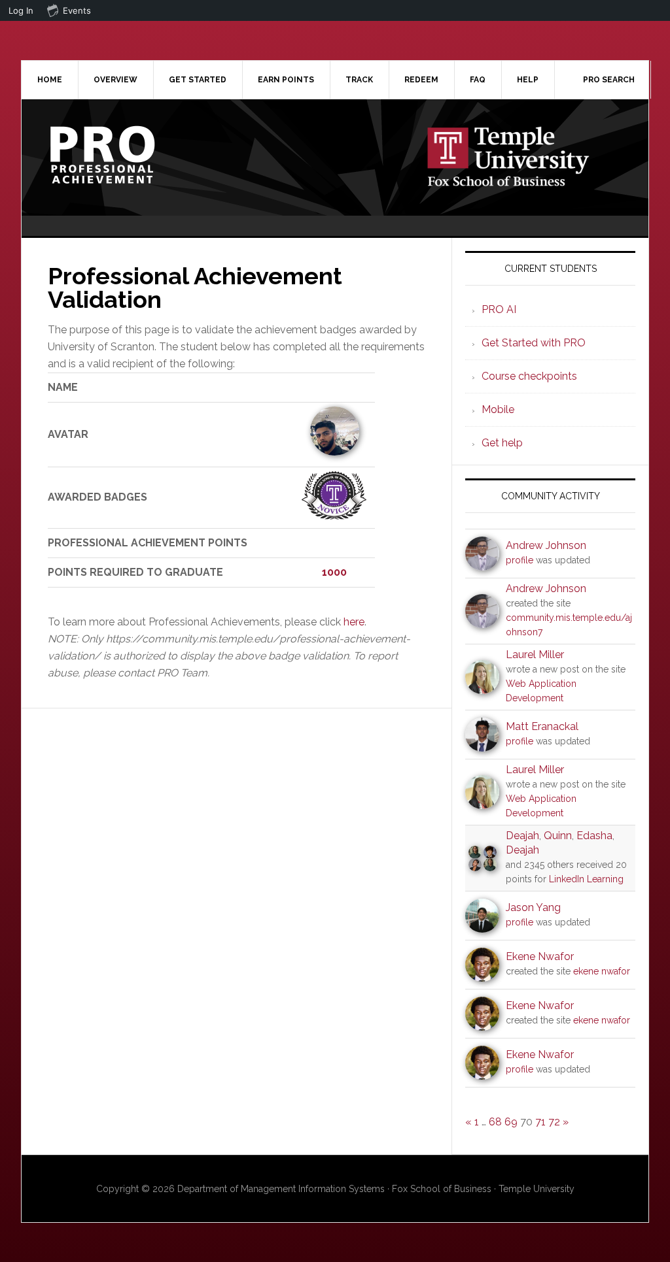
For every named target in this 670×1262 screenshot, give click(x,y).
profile (519, 560)
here (354, 622)
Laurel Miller (535, 654)
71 (540, 1122)
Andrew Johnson (546, 545)
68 (495, 1122)
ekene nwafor (601, 971)
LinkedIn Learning (586, 879)
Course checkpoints (529, 376)
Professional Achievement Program (133, 154)
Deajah (522, 835)
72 (554, 1122)
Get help (502, 443)
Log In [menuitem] (21, 10)
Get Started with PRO (534, 343)
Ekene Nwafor (540, 956)
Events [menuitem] (77, 10)
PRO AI (499, 309)
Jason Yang (533, 907)
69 (511, 1122)
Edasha (594, 835)
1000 (334, 572)
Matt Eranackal (542, 726)
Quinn (558, 835)
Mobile (498, 409)
